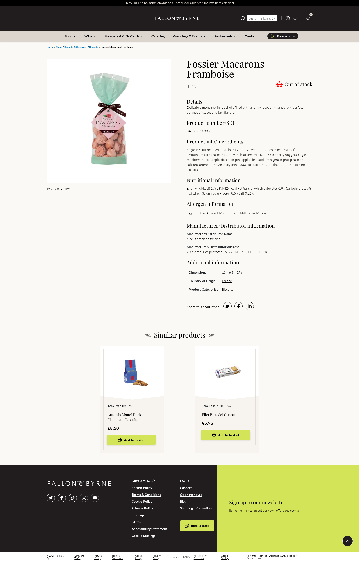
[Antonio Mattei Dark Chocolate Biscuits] (132, 366)
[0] (309, 18)
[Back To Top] (347, 541)
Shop (59, 47)
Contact (251, 36)
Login (295, 18)
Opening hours (191, 494)
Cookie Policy (142, 501)
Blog (183, 501)
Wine (88, 36)
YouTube (95, 498)
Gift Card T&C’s (143, 481)
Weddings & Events (187, 36)
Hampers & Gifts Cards (122, 36)
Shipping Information (196, 508)
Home (50, 47)
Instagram (84, 498)
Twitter (51, 498)
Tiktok (73, 498)
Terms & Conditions (146, 494)
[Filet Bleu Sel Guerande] (227, 366)
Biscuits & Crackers (75, 47)
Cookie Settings (143, 536)
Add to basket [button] (134, 440)
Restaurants (223, 36)
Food (68, 36)
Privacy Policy (142, 508)
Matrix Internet (254, 558)
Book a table (286, 36)
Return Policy (142, 488)
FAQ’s (136, 522)
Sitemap (138, 515)
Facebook (62, 498)
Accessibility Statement (149, 529)
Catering (158, 36)
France (227, 281)
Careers (186, 488)
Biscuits (93, 47)
